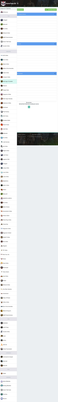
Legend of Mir (6, 159)
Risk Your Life (6, 254)
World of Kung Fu (7, 310)
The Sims (5, 394)
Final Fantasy (6, 111)
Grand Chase (6, 124)
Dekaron (5, 85)
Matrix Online (6, 185)
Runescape (5, 267)
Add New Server (52, 9)
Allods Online (6, 64)
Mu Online (5, 28)
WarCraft (5, 365)
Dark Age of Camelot (8, 81)
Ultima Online (6, 302)
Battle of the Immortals (8, 68)
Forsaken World (6, 120)
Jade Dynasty (6, 142)
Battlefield (5, 323)
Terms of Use (22, 142)
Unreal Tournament (7, 349)
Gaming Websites (7, 385)
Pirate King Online (7, 219)
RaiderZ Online (6, 237)
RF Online (5, 250)
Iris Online (5, 137)
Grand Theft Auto (7, 41)
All (54, 14)
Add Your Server (22, 136)
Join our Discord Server (36, 136)
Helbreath (5, 133)
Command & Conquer (8, 356)
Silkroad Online (6, 33)
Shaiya (4, 280)
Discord (5, 398)
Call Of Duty (6, 327)
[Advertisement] (29, 119)
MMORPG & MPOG (7, 198)
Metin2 (4, 189)
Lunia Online (6, 176)
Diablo (4, 373)
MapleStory (5, 181)
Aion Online (5, 59)
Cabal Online (6, 72)
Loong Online (6, 168)
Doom (4, 336)
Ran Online (5, 241)
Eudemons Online (7, 103)
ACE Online (5, 55)
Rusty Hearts (6, 271)
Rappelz (5, 245)
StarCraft (5, 361)
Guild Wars (5, 129)
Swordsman (5, 293)
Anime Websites (6, 381)
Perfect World (6, 215)
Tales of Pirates (6, 297)
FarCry (4, 340)
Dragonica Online (7, 94)
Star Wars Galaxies (7, 289)
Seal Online (5, 276)
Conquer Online (6, 77)
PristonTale (5, 224)
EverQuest (5, 107)
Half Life (5, 344)
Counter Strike (6, 46)
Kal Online (5, 146)
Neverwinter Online (7, 211)
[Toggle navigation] (55, 3)
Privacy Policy (22, 141)
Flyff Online (5, 116)
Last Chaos (5, 155)
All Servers (5, 12)
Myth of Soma (6, 206)
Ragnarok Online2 (7, 232)
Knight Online (6, 150)
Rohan (4, 258)
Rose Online (5, 263)
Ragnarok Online (7, 228)
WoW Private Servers (8, 37)
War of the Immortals (8, 306)
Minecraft (5, 24)
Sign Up (22, 139)
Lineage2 (5, 20)
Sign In (21, 138)
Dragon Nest (6, 90)
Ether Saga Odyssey (7, 98)
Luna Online (5, 172)
